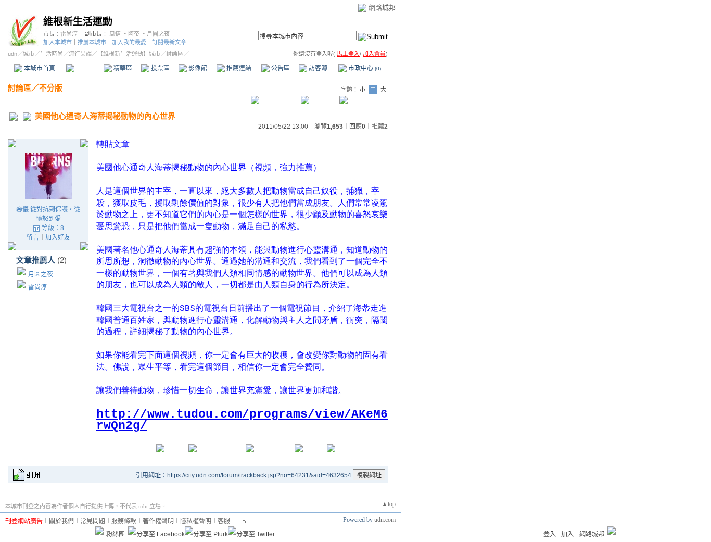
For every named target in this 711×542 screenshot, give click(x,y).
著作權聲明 (158, 521)
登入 (549, 534)
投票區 (159, 68)
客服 (224, 521)
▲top (389, 504)
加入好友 (57, 237)
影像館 (197, 68)
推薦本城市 (92, 42)
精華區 (122, 68)
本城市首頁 (38, 68)
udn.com (385, 519)
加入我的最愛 (129, 42)
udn (12, 54)
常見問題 (92, 521)
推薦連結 (238, 68)
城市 (28, 54)
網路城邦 (382, 7)
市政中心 (364, 68)
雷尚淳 (69, 34)
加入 (567, 534)
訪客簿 (317, 68)
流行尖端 (80, 54)
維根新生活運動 (77, 21)
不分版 (50, 87)
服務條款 (123, 521)
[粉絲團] (99, 530)
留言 (33, 237)
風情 (115, 34)
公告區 (280, 68)
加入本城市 (57, 42)
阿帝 (133, 34)
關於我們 (61, 521)
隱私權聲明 (195, 521)
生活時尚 (51, 54)
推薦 (380, 126)
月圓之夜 (158, 34)
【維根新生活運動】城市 (128, 54)
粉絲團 (115, 534)
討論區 (84, 68)
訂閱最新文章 (169, 42)
